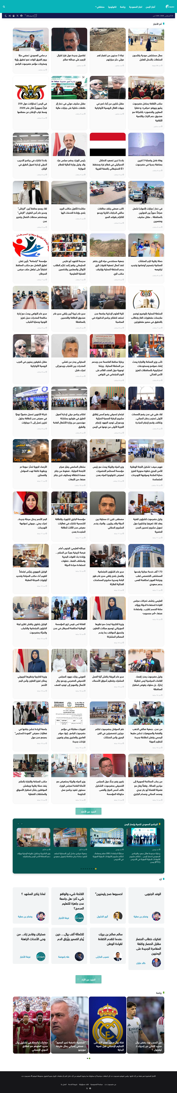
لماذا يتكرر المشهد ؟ (33, 893)
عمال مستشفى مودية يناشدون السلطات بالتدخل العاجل (147, 57)
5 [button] (87, 868)
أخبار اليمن (150, 6)
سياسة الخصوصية (97, 1084)
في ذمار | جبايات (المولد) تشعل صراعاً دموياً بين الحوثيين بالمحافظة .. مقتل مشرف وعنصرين (147, 214)
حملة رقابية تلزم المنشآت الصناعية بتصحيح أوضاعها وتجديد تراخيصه (146, 265)
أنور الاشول (102, 916)
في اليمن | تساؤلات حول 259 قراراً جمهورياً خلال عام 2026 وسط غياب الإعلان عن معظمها (32, 107)
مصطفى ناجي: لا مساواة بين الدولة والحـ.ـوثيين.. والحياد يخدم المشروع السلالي (109, 523)
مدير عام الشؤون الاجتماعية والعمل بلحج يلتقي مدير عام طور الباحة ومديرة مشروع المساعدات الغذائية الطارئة (108, 577)
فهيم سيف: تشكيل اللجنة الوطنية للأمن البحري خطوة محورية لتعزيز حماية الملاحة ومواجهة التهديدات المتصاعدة (146, 472)
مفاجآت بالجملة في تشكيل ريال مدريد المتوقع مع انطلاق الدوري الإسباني (32, 1045)
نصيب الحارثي (102, 956)
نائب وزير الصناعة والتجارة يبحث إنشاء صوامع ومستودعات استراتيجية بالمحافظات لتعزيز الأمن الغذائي (147, 367)
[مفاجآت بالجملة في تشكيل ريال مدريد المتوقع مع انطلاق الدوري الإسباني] (31, 1025)
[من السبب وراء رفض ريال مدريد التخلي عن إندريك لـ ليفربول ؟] (145, 1025)
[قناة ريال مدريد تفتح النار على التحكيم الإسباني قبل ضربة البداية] (107, 1025)
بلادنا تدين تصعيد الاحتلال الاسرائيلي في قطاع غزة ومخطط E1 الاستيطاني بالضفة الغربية (108, 164)
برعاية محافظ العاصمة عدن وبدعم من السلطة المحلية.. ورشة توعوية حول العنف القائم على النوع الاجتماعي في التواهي (108, 367)
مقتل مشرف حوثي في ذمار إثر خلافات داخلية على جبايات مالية (70, 105)
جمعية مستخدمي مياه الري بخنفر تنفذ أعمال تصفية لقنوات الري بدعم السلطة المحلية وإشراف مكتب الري (108, 267)
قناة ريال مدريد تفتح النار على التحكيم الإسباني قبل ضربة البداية (109, 1045)
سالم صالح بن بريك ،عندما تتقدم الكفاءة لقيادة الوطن (110, 938)
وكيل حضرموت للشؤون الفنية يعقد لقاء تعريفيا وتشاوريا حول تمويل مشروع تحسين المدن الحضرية (147, 525)
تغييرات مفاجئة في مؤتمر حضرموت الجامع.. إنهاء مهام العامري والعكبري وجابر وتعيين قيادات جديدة (71, 735)
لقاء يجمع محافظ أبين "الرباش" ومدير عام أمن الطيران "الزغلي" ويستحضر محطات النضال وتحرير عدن (31, 214)
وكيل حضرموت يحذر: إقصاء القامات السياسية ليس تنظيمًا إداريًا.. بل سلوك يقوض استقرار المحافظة (147, 682)
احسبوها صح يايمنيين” (108, 893)
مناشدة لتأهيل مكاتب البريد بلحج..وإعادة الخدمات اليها (72, 210)
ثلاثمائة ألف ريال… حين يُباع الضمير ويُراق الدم (70, 936)
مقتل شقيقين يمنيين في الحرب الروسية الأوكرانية (32, 363)
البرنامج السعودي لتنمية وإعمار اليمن (141, 824)
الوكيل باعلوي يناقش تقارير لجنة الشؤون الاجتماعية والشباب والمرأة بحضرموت (32, 628)
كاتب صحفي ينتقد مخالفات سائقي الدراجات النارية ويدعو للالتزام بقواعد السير (110, 212)
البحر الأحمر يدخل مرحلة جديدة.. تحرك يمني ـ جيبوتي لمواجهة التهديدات (32, 523)
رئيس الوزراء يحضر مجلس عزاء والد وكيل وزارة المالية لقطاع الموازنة (71, 164)
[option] (143, 846)
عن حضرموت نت (110, 1084)
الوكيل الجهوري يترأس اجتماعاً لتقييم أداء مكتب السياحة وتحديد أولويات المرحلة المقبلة (31, 575)
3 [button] (91, 868)
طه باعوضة (63, 956)
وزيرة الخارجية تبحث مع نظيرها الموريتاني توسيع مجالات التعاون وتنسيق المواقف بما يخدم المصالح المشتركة (108, 630)
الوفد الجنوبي (153, 893)
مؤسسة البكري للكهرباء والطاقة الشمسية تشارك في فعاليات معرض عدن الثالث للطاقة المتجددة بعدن (70, 525)
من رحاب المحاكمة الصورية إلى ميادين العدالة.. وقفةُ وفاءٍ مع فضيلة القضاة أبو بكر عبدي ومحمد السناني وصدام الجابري (147, 787)
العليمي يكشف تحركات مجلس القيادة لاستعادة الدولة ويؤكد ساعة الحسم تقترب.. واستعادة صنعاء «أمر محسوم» (147, 606)
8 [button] (81, 868)
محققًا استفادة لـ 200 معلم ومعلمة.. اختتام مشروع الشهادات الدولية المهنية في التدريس (108, 856)
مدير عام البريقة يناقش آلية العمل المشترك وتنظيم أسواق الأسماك (108, 678)
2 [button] (93, 868)
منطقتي (100, 6)
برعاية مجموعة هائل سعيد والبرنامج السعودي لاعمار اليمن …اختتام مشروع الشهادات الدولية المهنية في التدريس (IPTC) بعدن (145, 857)
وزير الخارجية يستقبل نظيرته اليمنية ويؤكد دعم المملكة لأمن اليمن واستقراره (33, 854)
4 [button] (89, 868)
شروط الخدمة (72, 1084)
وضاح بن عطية (141, 916)
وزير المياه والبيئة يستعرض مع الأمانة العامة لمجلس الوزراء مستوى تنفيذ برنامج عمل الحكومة (70, 787)
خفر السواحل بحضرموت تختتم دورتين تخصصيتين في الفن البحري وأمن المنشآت (109, 733)
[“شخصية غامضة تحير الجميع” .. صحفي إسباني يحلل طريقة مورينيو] (69, 1025)
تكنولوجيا (112, 6)
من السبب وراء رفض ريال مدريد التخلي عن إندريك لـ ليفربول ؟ (149, 1045)
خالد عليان (140, 962)
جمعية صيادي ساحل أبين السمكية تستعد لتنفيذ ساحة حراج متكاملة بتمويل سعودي (70, 854)
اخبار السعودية (135, 6)
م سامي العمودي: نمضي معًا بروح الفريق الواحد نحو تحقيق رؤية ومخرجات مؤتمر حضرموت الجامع (31, 59)
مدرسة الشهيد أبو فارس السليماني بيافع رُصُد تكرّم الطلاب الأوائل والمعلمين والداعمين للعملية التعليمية (69, 267)
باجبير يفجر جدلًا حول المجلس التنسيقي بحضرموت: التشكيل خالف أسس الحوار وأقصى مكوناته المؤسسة (109, 787)
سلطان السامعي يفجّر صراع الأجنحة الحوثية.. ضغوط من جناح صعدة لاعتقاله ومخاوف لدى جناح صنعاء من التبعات (69, 472)
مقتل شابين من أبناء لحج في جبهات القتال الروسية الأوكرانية (109, 105)
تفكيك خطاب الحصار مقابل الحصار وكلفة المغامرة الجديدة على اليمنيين (148, 946)
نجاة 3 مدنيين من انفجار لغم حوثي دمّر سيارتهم (110, 57)
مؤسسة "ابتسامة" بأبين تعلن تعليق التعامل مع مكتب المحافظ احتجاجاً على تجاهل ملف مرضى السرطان (31, 267)
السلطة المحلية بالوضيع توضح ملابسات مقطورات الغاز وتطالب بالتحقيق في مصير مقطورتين (146, 317)
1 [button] (96, 869)
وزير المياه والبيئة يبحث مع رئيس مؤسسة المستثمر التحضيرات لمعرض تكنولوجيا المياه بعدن (108, 470)
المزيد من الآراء (88, 979)
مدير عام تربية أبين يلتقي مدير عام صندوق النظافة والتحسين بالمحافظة (69, 317)
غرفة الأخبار (64, 917)
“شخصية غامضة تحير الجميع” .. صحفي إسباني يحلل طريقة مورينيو (71, 1045)
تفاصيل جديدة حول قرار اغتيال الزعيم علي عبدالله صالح (71, 57)
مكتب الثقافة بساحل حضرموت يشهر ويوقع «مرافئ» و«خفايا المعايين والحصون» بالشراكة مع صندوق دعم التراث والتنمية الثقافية (147, 111)
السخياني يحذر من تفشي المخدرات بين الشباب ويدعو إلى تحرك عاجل (70, 365)
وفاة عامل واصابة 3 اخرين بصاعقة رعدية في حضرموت (149, 162)
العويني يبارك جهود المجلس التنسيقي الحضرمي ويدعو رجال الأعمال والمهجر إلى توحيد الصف (69, 680)
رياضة (123, 6)
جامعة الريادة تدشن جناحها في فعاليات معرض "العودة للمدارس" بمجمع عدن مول (31, 733)
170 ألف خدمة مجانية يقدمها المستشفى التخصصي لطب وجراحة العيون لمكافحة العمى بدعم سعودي (148, 577)
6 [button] (85, 868)
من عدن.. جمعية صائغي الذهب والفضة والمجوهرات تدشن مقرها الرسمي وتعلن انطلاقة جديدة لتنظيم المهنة (146, 735)
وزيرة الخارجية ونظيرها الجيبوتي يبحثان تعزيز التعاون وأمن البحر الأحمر (32, 680)
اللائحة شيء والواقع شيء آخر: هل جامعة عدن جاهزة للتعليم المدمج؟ (72, 901)
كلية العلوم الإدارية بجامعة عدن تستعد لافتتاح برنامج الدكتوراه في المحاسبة (108, 317)
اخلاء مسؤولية (84, 1084)
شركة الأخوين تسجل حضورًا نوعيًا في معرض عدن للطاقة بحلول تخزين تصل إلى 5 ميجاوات (31, 418)
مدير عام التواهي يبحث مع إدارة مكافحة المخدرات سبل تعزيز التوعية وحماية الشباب (32, 317)
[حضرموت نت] (170, 6)
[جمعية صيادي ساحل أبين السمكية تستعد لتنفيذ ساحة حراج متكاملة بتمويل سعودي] (70, 837)
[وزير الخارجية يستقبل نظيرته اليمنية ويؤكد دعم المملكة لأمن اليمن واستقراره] (33, 837)
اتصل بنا (63, 1084)
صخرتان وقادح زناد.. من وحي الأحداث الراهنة (31, 936)
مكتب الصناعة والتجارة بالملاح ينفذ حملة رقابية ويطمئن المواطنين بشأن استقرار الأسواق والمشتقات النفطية (31, 787)
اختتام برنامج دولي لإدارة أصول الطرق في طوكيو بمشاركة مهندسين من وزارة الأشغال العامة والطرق (69, 420)
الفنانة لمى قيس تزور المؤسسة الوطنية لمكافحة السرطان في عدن (69, 626)
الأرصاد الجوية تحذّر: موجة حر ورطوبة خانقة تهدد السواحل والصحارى (33, 470)
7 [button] (83, 868)
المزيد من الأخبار (88, 811)
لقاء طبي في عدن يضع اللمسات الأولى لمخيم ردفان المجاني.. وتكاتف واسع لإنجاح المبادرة (147, 418)
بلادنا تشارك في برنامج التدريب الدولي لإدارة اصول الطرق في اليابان (32, 164)
